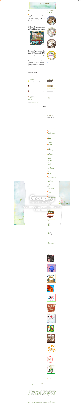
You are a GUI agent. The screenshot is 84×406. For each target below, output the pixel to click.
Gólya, (53, 11)
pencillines (33, 402)
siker (33, 390)
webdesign (53, 402)
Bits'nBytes (33, 392)
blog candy (53, 395)
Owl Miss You (49, 192)
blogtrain (30, 387)
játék (35, 386)
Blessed (48, 171)
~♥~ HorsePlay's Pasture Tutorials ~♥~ (51, 170)
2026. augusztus (49, 136)
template (49, 402)
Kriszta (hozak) (31, 84)
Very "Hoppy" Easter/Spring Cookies (52, 197)
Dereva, (50, 11)
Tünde (44, 384)
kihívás (40, 386)
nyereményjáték (37, 387)
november (49, 231)
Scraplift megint (50, 241)
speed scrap (49, 392)
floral (32, 394)
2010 (48, 227)
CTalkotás (30, 384)
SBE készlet (49, 388)
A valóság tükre (42, 3)
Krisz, (54, 11)
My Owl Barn (49, 191)
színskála (53, 392)
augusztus (49, 234)
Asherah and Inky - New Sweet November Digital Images (51, 181)
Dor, (51, 11)
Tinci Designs (49, 149)
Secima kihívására (50, 240)
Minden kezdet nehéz (50, 249)
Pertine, (50, 12)
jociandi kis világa (50, 194)
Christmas (38, 391)
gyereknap (45, 401)
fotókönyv (36, 394)
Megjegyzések (49, 378)
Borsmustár (49, 135)
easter (51, 400)
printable (37, 402)
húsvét (45, 392)
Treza (51, 12)
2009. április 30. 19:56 (33, 97)
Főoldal (36, 100)
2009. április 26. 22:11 (33, 82)
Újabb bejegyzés (29, 100)
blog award (36, 389)
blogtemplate (37, 400)
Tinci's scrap (49, 176)
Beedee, (48, 11)
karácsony (42, 390)
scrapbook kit (49, 394)
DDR (41, 391)
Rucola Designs (31, 79)
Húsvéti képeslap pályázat (51, 243)
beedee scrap (49, 173)
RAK (48, 391)
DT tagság (53, 389)
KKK (55, 390)
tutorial (29, 395)
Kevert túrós (49, 147)
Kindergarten (47, 393)
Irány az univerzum (40, 393)
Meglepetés (49, 244)
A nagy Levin (41, 395)
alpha (29, 392)
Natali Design (49, 138)
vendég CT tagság (35, 395)
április (49, 239)
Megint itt (49, 152)
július (49, 235)
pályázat (30, 389)
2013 (48, 224)
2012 (48, 225)
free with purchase (34, 401)
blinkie (33, 400)
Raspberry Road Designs (51, 188)
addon (55, 391)
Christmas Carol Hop (50, 158)
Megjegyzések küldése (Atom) (34, 102)
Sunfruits (51, 391)
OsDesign (46, 386)
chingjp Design (49, 199)
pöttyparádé (42, 402)
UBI (49, 395)
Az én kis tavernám (50, 146)
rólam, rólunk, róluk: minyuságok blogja (50, 167)
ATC (34, 391)
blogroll (45, 387)
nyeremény (51, 387)
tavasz (46, 402)
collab (47, 390)
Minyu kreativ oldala (50, 154)
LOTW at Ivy (31, 391)
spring (54, 394)
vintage (34, 393)
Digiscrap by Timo (50, 160)
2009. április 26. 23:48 (33, 93)
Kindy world (46, 395)
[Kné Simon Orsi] (49, 112)
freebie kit (52, 386)
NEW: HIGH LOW (50, 142)
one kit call (51, 390)
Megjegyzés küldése (30, 99)
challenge (42, 400)
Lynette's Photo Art (50, 196)
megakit (29, 390)
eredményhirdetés (36, 388)
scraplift (47, 389)
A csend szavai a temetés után (51, 168)
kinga (41, 394)
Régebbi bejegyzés (43, 100)
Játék (48, 242)
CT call (37, 390)
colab (46, 400)
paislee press (49, 141)
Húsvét (49, 245)
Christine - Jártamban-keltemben (52, 130)
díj (48, 400)
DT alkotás (43, 388)
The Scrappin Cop (50, 183)
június (49, 236)
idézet (54, 401)
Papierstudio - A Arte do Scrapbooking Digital (51, 157)
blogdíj (42, 389)
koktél (44, 394)
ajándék (45, 391)
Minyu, (48, 12)
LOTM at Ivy (40, 392)
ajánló (38, 384)
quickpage (54, 388)
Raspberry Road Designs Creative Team (51, 164)
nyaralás (29, 402)
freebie (51, 384)
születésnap (30, 393)
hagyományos (50, 401)
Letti (52, 393)
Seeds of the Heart (50, 144)
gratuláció (40, 401)
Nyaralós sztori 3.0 (50, 155)
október (49, 232)
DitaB (48, 186)
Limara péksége (50, 132)
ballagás (29, 400)
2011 (48, 226)
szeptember (49, 233)
